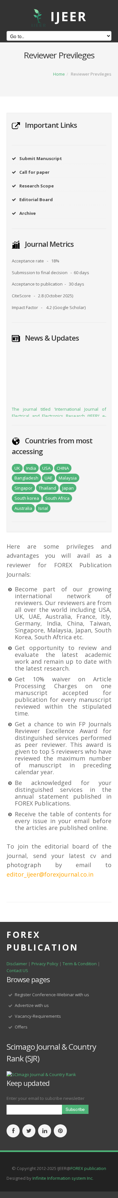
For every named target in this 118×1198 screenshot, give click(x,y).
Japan (68, 488)
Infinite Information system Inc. (62, 1178)
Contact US (17, 970)
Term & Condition (80, 964)
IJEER (68, 16)
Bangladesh (26, 478)
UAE (48, 478)
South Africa (57, 498)
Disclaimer (17, 964)
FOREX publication (88, 1168)
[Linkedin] (44, 1131)
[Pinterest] (60, 1131)
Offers (21, 1027)
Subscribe (75, 1109)
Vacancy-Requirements (38, 1016)
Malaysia (68, 478)
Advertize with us (32, 1005)
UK (17, 468)
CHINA (63, 468)
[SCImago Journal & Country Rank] (41, 1074)
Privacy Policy (45, 964)
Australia (23, 508)
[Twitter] (28, 1131)
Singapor (23, 488)
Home (59, 74)
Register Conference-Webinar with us (52, 995)
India (31, 468)
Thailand (47, 488)
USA (46, 468)
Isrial (43, 508)
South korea (26, 498)
